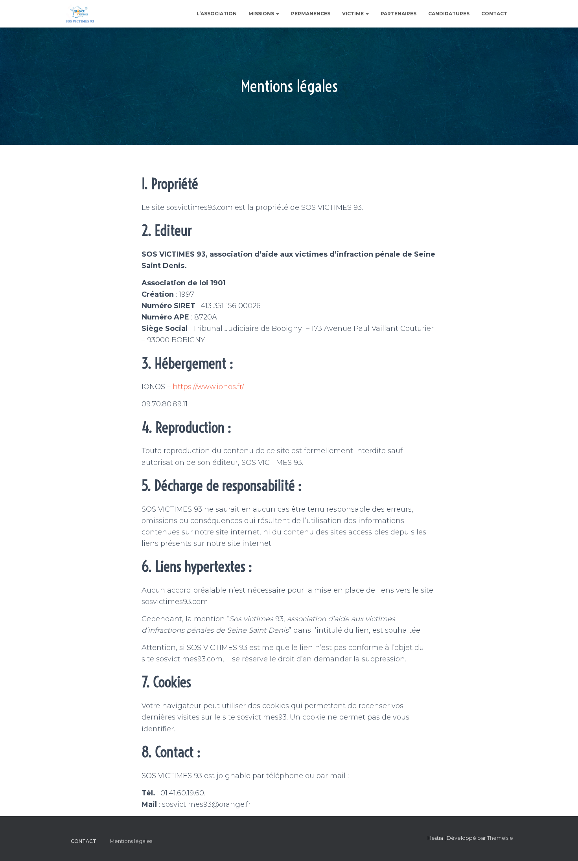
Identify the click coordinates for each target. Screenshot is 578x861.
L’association (217, 14)
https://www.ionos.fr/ (208, 386)
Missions (262, 14)
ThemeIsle (500, 838)
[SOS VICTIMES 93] (79, 14)
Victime (353, 14)
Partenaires (398, 14)
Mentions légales (131, 841)
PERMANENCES (310, 14)
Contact (494, 14)
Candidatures (448, 14)
